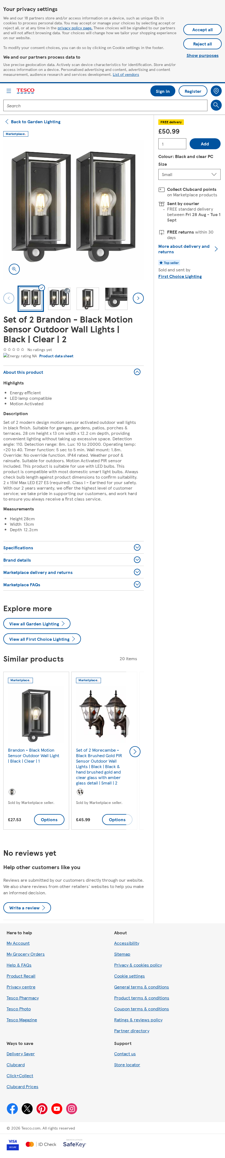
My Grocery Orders (26, 954)
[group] (36, 752)
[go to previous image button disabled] (8, 298)
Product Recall (21, 976)
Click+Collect (20, 1075)
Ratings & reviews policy (138, 1019)
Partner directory (131, 1030)
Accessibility (126, 943)
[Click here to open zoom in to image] (14, 269)
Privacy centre (21, 987)
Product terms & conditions (141, 998)
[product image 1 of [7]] (73, 210)
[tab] (31, 299)
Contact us (125, 1053)
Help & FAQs (19, 965)
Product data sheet (56, 355)
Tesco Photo (19, 1008)
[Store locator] (216, 90)
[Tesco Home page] (25, 91)
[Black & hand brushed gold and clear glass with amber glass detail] (80, 792)
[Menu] (8, 90)
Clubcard (16, 1064)
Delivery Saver (21, 1053)
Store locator (127, 1064)
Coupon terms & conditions (141, 1008)
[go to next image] (138, 298)
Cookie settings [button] (129, 976)
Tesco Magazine (22, 1019)
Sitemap (122, 954)
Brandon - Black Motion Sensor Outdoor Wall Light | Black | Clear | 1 (33, 755)
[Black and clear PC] (12, 792)
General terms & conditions (141, 987)
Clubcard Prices (22, 1086)
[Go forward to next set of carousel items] (135, 751)
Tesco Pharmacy (23, 998)
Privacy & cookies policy (138, 965)
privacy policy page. (75, 27)
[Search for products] (216, 105)
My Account (18, 943)
